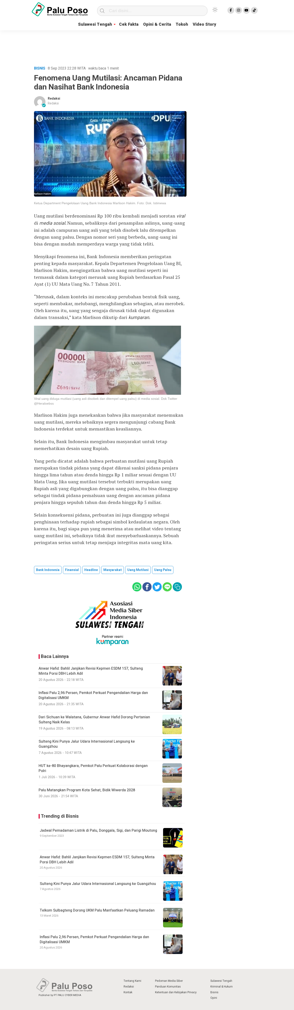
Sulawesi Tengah (95, 24)
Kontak (128, 992)
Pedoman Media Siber (169, 981)
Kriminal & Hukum (221, 987)
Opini (213, 998)
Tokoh (182, 24)
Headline (91, 570)
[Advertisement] (147, 46)
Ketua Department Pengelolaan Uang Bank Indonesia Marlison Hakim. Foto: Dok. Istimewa (100, 203)
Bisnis (214, 992)
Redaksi (54, 98)
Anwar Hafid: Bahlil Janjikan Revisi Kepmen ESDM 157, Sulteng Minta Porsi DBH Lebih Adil (97, 859)
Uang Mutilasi (138, 570)
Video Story (204, 24)
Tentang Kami (132, 981)
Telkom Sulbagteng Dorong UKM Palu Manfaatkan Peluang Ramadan (97, 910)
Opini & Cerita (157, 24)
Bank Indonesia (47, 570)
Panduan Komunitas (168, 987)
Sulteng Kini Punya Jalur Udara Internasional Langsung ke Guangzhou (98, 884)
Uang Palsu (162, 570)
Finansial (72, 570)
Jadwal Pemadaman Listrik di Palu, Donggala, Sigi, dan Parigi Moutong (98, 830)
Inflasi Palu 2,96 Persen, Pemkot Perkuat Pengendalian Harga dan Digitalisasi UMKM (94, 939)
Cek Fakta (129, 24)
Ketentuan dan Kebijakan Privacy (176, 992)
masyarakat (112, 570)
